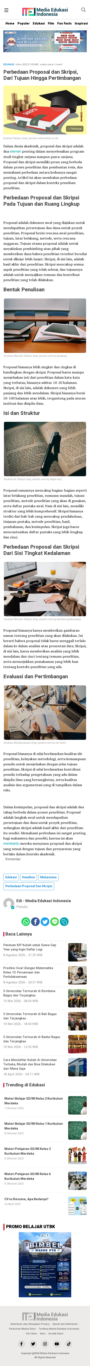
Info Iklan (31, 1333)
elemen (15, 151)
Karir (42, 1333)
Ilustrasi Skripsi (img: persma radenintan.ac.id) (30, 138)
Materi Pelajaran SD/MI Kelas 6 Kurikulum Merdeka (27, 1176)
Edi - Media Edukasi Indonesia (43, 901)
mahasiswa (48, 877)
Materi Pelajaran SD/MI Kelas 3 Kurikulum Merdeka (27, 1151)
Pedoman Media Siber (22, 1328)
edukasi (11, 877)
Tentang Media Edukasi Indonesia (59, 1328)
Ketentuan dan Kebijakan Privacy (29, 1324)
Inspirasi (81, 23)
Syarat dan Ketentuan (65, 1324)
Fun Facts (64, 23)
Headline (28, 877)
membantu (11, 843)
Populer (23, 23)
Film (51, 23)
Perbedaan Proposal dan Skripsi (28, 886)
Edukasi (39, 23)
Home (9, 23)
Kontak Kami (55, 1333)
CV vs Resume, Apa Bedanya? (26, 1199)
